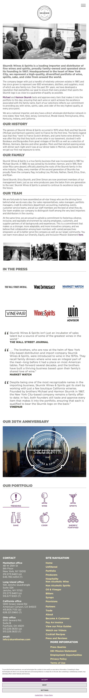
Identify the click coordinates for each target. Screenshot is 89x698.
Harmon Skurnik (23, 97)
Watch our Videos (56, 630)
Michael (7, 97)
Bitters (49, 593)
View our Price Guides (58, 626)
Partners (50, 606)
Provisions (51, 601)
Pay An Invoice (54, 622)
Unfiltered (51, 566)
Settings (44, 690)
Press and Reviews (56, 638)
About (49, 614)
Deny (44, 685)
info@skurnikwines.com (16, 639)
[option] (17, 252)
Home (49, 562)
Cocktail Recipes (55, 634)
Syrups (50, 597)
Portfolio (51, 570)
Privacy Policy (48, 695)
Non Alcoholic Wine (57, 581)
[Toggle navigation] (83, 5)
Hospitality (52, 578)
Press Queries (58, 647)
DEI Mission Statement (63, 650)
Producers (51, 574)
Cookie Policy (39, 695)
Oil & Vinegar (53, 589)
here (81, 234)
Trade (49, 610)
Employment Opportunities (66, 654)
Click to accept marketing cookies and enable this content (44, 451)
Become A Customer (58, 618)
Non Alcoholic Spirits (58, 585)
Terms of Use (57, 662)
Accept (44, 680)
